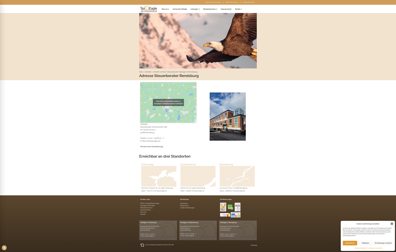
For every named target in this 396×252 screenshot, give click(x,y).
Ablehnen (365, 243)
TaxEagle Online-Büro (248, 2)
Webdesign (254, 245)
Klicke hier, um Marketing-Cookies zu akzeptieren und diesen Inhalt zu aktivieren (168, 102)
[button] (392, 224)
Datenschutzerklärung (361, 248)
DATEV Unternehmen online (213, 2)
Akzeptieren (350, 243)
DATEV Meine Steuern (231, 2)
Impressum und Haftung (375, 248)
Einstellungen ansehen (383, 243)
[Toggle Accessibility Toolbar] (4, 247)
